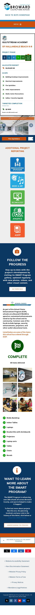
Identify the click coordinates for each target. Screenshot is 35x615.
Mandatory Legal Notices (17, 588)
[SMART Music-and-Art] (17, 174)
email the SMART (15, 518)
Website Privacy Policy (17, 572)
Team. (24, 518)
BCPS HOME (22, 596)
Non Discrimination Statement (17, 566)
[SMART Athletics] (17, 207)
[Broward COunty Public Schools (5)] (17, 3)
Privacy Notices (17, 582)
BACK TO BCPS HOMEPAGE (17, 15)
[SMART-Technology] (17, 191)
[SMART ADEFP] (17, 224)
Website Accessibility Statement (17, 561)
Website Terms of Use (17, 577)
